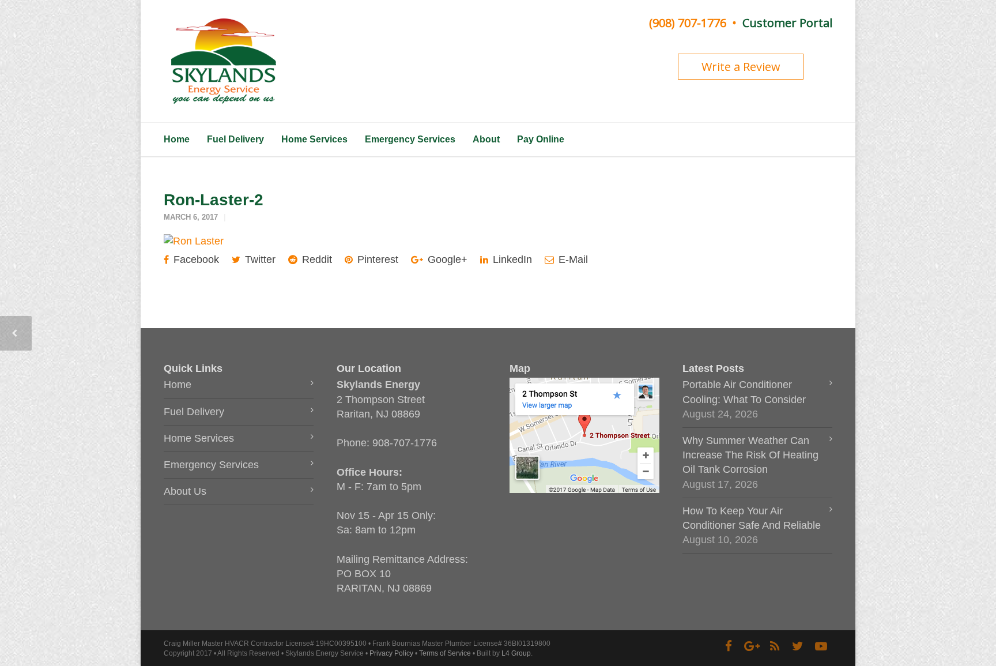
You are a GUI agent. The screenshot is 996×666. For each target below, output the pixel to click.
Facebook (195, 259)
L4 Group (516, 653)
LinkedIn (511, 259)
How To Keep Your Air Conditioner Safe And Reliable (751, 518)
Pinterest (376, 259)
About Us (185, 491)
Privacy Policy (391, 653)
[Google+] (751, 646)
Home (177, 139)
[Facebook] (728, 646)
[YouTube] (820, 646)
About (486, 139)
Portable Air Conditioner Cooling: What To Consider (744, 392)
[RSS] (774, 646)
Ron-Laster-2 (213, 200)
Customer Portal (787, 23)
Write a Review (740, 66)
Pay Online (540, 139)
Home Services (314, 139)
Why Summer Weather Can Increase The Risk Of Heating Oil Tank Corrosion (750, 455)
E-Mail (572, 259)
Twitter (259, 259)
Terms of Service (445, 653)
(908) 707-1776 (687, 23)
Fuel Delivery (235, 139)
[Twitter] (797, 646)
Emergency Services (410, 139)
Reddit (315, 259)
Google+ (446, 259)
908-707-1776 (404, 443)
